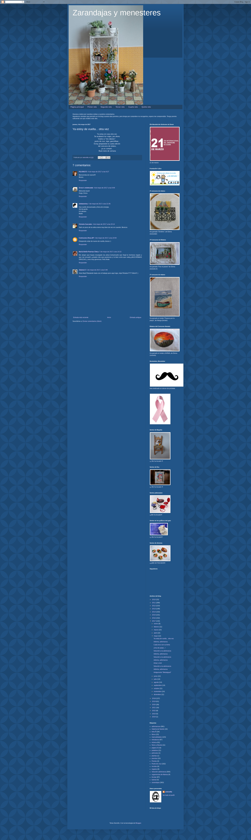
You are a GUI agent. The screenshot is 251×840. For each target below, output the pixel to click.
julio (155, 679)
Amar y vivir (158, 663)
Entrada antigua (135, 317)
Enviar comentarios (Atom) (92, 321)
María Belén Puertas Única (89, 252)
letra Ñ (154, 732)
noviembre (158, 691)
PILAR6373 (83, 172)
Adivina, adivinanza (161, 642)
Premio (154, 761)
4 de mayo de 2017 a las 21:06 (99, 204)
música (154, 742)
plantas (154, 756)
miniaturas (155, 740)
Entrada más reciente (80, 317)
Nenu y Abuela (157, 745)
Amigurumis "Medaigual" (162, 672)
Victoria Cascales (85, 224)
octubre (157, 688)
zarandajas (156, 782)
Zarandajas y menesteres (117, 12)
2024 (154, 717)
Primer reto (92, 107)
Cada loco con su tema (162, 645)
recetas (154, 766)
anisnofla (168, 792)
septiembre (158, 685)
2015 (154, 615)
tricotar (154, 777)
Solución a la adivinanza (162, 651)
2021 (154, 708)
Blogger (138, 823)
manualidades (157, 737)
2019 (154, 701)
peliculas (155, 753)
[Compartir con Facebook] (106, 157)
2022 (154, 711)
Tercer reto (120, 107)
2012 (154, 606)
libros (154, 734)
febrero (156, 627)
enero (156, 624)
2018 (154, 698)
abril (155, 633)
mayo (156, 636)
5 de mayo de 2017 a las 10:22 (110, 252)
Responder (83, 180)
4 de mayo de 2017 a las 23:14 (104, 224)
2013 (154, 609)
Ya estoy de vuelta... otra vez (164, 638)
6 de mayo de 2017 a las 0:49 (97, 270)
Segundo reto (106, 107)
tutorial (154, 780)
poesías (154, 758)
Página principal (77, 107)
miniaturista (83, 204)
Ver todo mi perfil (169, 795)
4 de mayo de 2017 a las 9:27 (98, 172)
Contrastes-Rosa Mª (86, 238)
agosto (156, 682)
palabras (155, 750)
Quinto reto (146, 107)
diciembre (157, 694)
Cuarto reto (133, 107)
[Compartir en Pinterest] (109, 157)
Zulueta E (82, 270)
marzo (156, 630)
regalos (154, 769)
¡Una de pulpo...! (159, 648)
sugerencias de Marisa (160, 774)
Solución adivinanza (159, 772)
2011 (154, 603)
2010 (154, 599)
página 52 (155, 748)
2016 (154, 618)
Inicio (109, 317)
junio (156, 676)
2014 (154, 612)
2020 (154, 705)
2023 (154, 714)
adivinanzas (156, 726)
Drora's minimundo (86, 188)
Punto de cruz (156, 764)
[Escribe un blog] (101, 157)
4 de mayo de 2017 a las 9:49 (104, 188)
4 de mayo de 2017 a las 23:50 (106, 238)
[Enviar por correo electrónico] (99, 157)
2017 (154, 621)
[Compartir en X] (104, 157)
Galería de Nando (158, 729)
